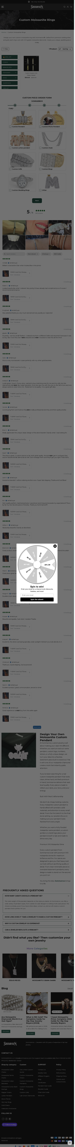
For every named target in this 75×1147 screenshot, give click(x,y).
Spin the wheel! (37, 599)
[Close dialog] (55, 546)
